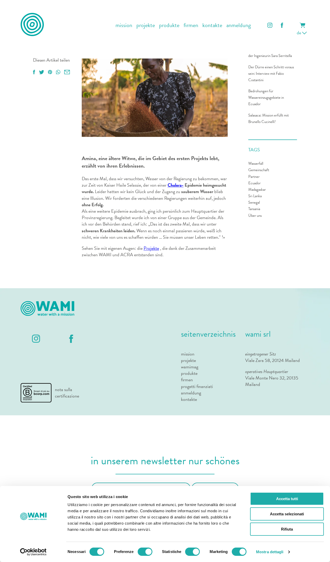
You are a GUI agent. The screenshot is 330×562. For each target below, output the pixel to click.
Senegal (254, 202)
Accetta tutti (287, 499)
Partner (254, 176)
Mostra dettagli (270, 552)
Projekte (145, 25)
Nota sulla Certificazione (67, 392)
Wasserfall (255, 163)
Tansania (254, 209)
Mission (187, 354)
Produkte (169, 25)
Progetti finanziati (197, 386)
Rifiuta (287, 529)
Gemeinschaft (258, 170)
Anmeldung (238, 25)
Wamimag (189, 366)
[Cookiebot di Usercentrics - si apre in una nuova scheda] (33, 552)
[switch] (145, 552)
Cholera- (176, 184)
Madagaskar (257, 189)
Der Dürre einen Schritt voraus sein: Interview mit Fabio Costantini (271, 73)
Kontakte (212, 25)
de (299, 32)
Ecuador (254, 183)
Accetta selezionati (287, 514)
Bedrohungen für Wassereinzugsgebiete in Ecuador (266, 97)
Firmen (191, 25)
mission (124, 25)
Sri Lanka (255, 196)
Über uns (255, 215)
